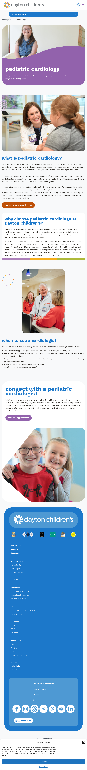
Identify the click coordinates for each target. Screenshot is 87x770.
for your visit (17, 561)
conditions (16, 546)
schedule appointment (18, 418)
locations (15, 553)
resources (15, 588)
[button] (83, 742)
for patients (16, 565)
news (13, 629)
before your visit (18, 568)
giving (13, 625)
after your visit (17, 576)
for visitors (15, 579)
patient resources (18, 599)
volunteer (15, 621)
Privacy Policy (43, 767)
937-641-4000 (17, 670)
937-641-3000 (17, 662)
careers (36, 694)
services (11, 20)
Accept (44, 762)
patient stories (17, 614)
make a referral (39, 689)
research (14, 632)
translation (26, 721)
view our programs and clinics (18, 205)
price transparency (19, 655)
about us (15, 607)
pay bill (14, 644)
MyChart (14, 648)
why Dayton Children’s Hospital (24, 610)
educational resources (20, 595)
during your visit (17, 572)
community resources (20, 591)
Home (4, 20)
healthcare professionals (43, 683)
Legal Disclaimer (44, 739)
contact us (15, 651)
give (34, 700)
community (16, 618)
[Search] (78, 4)
